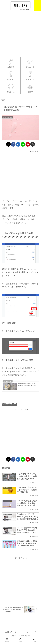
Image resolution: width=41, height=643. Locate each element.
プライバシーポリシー (20, 636)
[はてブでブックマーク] (18, 144)
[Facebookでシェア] (13, 144)
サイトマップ (30, 632)
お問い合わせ (10, 632)
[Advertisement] (20, 33)
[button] (32, 144)
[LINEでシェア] (23, 144)
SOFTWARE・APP (10, 404)
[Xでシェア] (8, 144)
